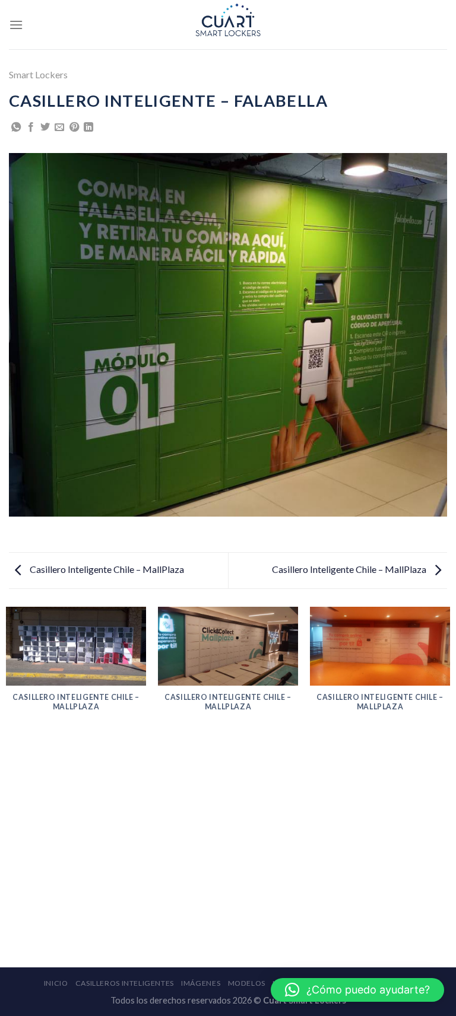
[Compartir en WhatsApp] (16, 127)
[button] (357, 990)
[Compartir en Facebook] (31, 127)
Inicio (56, 983)
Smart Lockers (38, 74)
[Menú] (16, 24)
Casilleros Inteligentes (124, 983)
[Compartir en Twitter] (45, 127)
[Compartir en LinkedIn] (88, 127)
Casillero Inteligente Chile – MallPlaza (106, 569)
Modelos (246, 983)
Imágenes (200, 983)
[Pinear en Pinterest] (74, 127)
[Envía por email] (59, 127)
